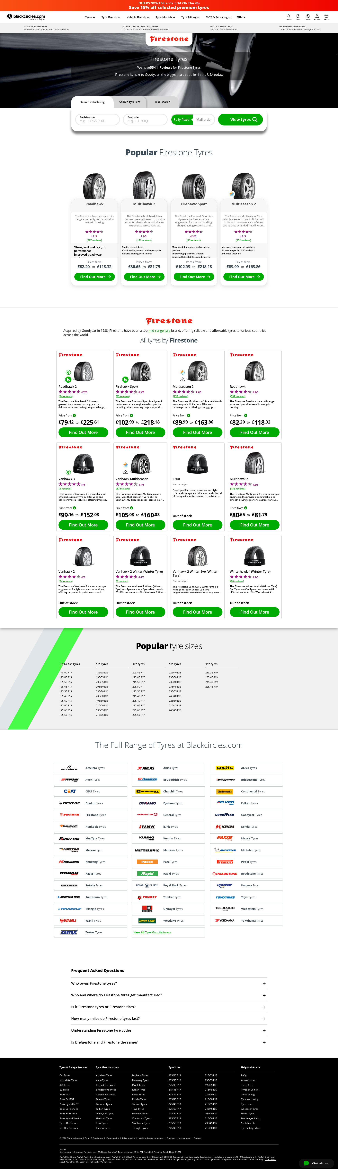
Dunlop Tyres (103, 1099)
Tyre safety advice (251, 1128)
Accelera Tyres (104, 1075)
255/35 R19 (175, 1094)
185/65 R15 (65, 686)
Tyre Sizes (174, 1067)
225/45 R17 (138, 677)
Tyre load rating (249, 1099)
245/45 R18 (175, 710)
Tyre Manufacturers (107, 1067)
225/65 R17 (138, 710)
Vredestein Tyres (141, 1118)
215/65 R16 (102, 715)
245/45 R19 (211, 1108)
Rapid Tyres (138, 1094)
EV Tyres (64, 1089)
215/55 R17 (175, 1089)
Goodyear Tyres (104, 1113)
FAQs (244, 1075)
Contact (308, 19)
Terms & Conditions (94, 1138)
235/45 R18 (175, 686)
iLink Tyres (102, 1123)
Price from (65, 415)
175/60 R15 (65, 672)
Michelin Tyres (140, 1075)
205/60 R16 (102, 686)
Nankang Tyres (140, 1080)
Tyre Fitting (189, 17)
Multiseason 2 (183, 386)
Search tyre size (129, 102)
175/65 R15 (65, 710)
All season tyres (249, 1108)
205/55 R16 (102, 682)
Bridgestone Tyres (106, 1089)
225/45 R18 (175, 705)
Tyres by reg (248, 1094)
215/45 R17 (211, 1089)
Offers (241, 17)
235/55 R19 (175, 1123)
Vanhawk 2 (66, 571)
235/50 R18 (175, 677)
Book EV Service (68, 1113)
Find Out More (93, 276)
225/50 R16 (102, 705)
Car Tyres (64, 1075)
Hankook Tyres (104, 1118)
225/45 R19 (211, 686)
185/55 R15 (65, 715)
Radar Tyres (138, 1089)
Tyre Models (164, 17)
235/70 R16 (102, 691)
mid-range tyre (159, 330)
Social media (248, 1123)
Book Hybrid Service (70, 1118)
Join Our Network (68, 1128)
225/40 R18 (175, 672)
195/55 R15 (65, 691)
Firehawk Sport (127, 386)
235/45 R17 (211, 1123)
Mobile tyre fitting (250, 1118)
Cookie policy (112, 1138)
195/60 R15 (65, 700)
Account (317, 19)
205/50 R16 (102, 696)
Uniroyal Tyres (140, 1113)
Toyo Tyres (138, 1108)
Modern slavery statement (150, 1138)
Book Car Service (68, 1108)
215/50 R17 (138, 682)
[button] (289, 17)
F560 (176, 479)
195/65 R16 (102, 710)
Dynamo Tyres (104, 1104)
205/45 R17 (138, 672)
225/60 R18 (175, 700)
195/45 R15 (65, 696)
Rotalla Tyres (139, 1099)
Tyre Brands (110, 17)
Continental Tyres (105, 1094)
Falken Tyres (103, 1108)
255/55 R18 (175, 691)
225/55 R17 (138, 715)
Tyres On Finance (68, 1123)
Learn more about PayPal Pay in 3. (96, 1161)
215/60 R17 (211, 1099)
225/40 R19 (211, 1094)
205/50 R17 (138, 686)
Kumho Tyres (103, 1128)
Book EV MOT (66, 1099)
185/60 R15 (65, 705)
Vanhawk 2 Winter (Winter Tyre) (139, 571)
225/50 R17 (138, 691)
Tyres (88, 17)
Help (298, 19)
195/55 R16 (102, 677)
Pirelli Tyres (138, 1085)
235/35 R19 (211, 672)
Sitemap (170, 1138)
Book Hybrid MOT (69, 1104)
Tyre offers (247, 1085)
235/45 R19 (211, 677)
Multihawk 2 (239, 479)
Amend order (248, 1080)
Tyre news (246, 1104)
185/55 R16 (102, 672)
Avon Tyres (102, 1080)
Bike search (162, 102)
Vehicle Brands (137, 17)
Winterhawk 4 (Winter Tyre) (250, 571)
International (184, 1138)
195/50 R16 (102, 700)
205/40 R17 (138, 700)
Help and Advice (250, 1067)
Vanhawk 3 (66, 479)
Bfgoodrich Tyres (105, 1085)
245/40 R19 (211, 682)
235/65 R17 (138, 705)
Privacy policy (128, 1138)
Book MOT (65, 1094)
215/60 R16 (211, 1128)
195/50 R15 (65, 682)
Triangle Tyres (140, 1128)
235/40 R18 (175, 682)
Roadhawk (237, 386)
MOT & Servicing (217, 17)
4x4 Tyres (64, 1085)
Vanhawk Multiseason (132, 479)
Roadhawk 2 (67, 386)
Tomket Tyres (139, 1104)
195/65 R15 (65, 677)
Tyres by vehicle (250, 1089)
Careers (197, 1138)
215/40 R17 (138, 696)
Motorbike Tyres (68, 1080)
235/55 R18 (211, 1080)
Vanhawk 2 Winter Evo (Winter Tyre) (195, 573)
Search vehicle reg (92, 102)
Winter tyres (247, 1113)
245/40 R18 (175, 696)
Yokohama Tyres (141, 1123)
